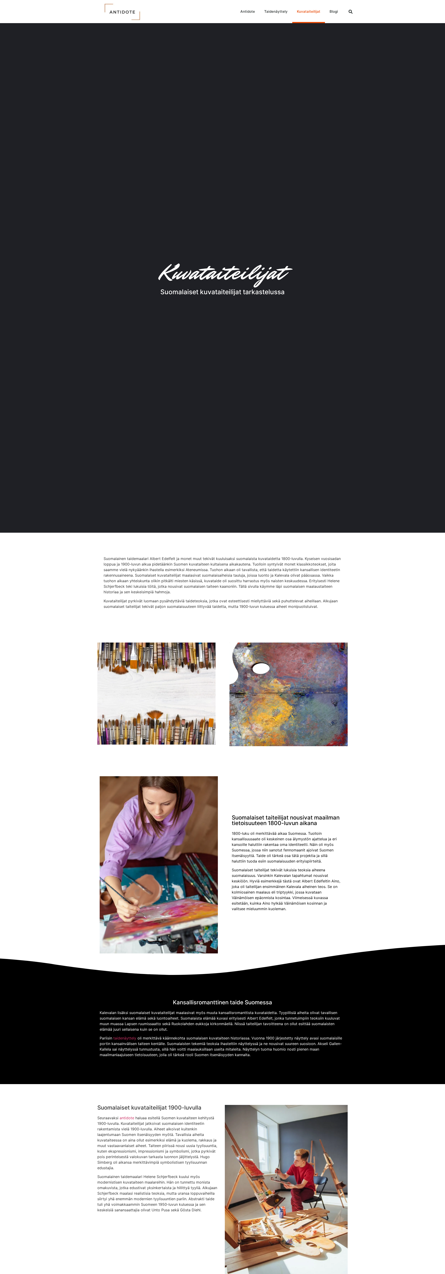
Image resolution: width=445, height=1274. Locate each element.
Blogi (334, 11)
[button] (351, 11)
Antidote (247, 11)
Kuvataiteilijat (308, 11)
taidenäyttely (124, 1038)
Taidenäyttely (276, 11)
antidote (127, 1118)
